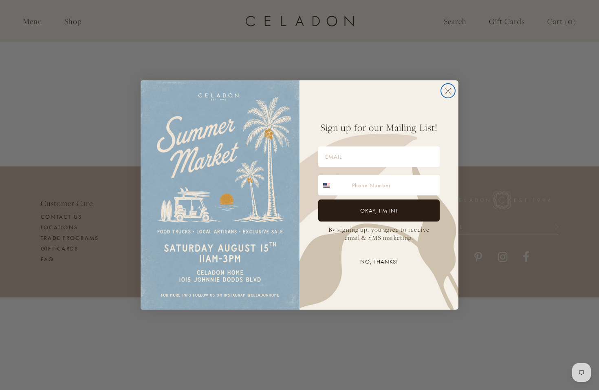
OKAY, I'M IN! (379, 210)
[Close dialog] (448, 91)
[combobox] (333, 185)
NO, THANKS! (379, 261)
